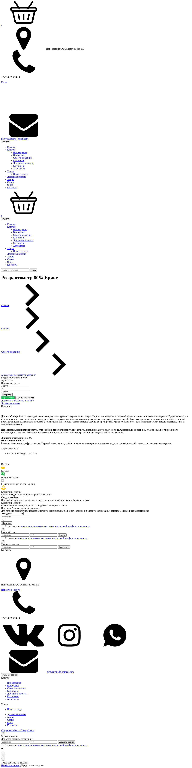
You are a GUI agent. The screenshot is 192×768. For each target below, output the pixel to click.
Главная (11, 147)
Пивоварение (20, 152)
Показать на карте (10, 589)
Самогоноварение (22, 158)
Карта (4, 82)
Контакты (12, 187)
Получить (6, 523)
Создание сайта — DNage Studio (17, 730)
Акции (10, 179)
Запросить (64, 547)
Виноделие (19, 155)
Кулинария (18, 160)
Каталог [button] (11, 149)
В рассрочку (8, 398)
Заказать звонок (9, 675)
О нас (10, 185)
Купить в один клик (25, 398)
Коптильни (19, 166)
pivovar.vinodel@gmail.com (14, 138)
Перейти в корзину (11, 765)
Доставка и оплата (16, 176)
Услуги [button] (10, 171)
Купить (62, 535)
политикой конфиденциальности (73, 526)
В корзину (6, 394)
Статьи (10, 182)
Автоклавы (19, 168)
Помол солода (20, 174)
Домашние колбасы (23, 163)
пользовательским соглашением (37, 526)
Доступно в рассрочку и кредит (17, 400)
